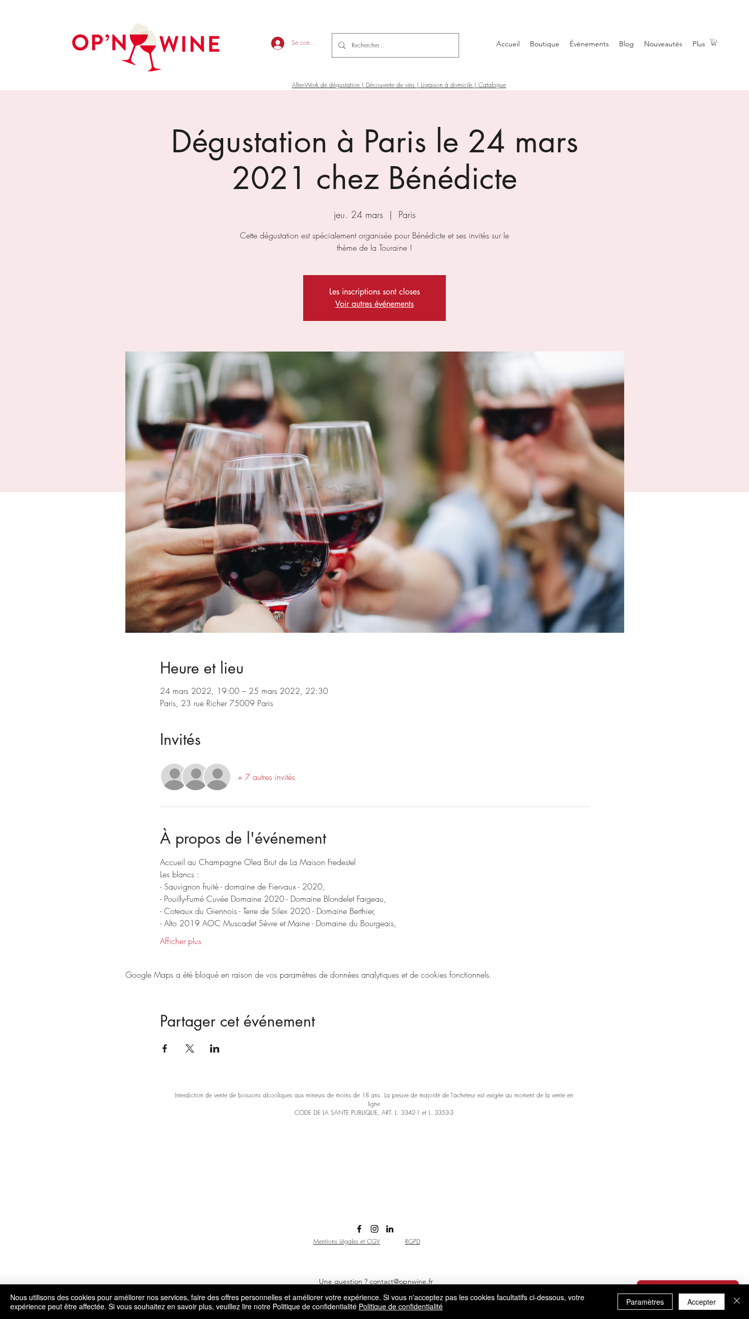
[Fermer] (737, 1302)
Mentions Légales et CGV (346, 1241)
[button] (714, 42)
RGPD (412, 1241)
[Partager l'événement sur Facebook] (165, 1048)
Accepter (701, 1302)
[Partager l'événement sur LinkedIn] (215, 1048)
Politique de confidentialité (401, 1306)
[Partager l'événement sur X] (190, 1048)
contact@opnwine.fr (401, 1281)
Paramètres (645, 1302)
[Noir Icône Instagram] (374, 1229)
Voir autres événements (374, 304)
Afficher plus (180, 941)
